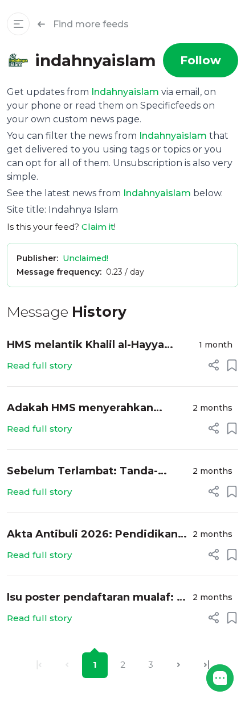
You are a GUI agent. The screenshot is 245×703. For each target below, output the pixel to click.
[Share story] (213, 365)
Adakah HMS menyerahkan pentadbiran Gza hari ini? (80, 409)
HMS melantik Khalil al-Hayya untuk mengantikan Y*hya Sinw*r (97, 345)
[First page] (39, 665)
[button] (220, 678)
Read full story (39, 365)
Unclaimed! (85, 258)
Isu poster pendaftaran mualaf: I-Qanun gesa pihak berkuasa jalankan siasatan (95, 598)
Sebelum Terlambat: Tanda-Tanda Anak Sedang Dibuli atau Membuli (92, 472)
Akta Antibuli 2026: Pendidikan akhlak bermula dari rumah (92, 535)
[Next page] (178, 665)
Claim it (97, 226)
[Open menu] (18, 24)
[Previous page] (67, 665)
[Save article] (232, 365)
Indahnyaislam (125, 91)
